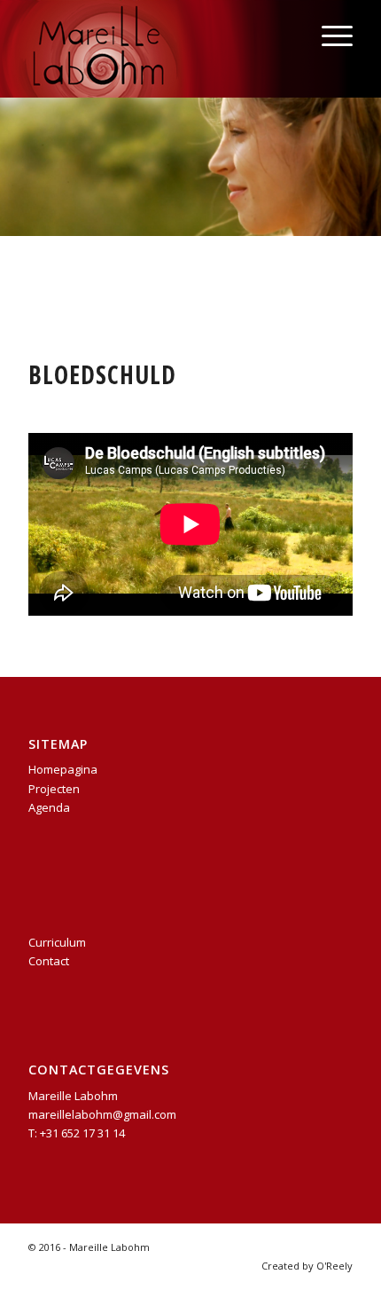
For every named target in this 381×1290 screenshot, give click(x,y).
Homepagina (62, 769)
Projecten (54, 789)
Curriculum (57, 942)
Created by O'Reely (307, 1265)
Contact (48, 961)
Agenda (49, 807)
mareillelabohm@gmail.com (102, 1114)
